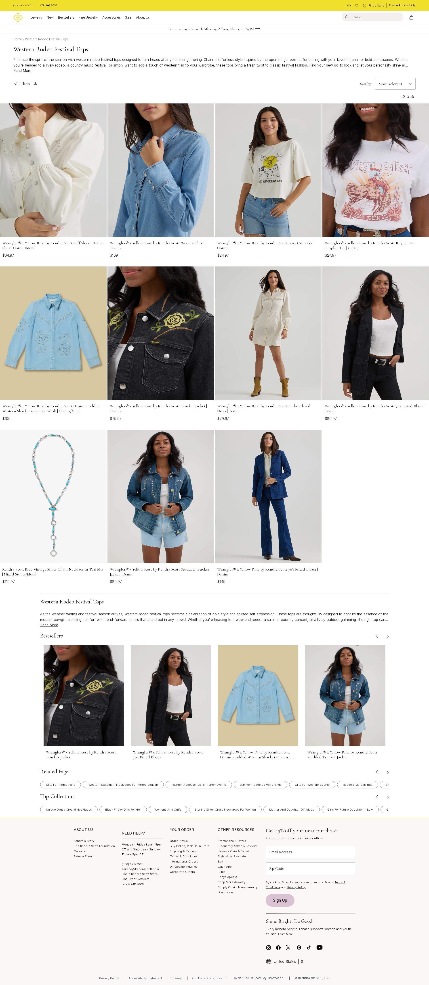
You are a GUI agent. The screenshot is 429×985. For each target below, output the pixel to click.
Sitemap (176, 978)
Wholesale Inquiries (184, 866)
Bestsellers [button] (66, 17)
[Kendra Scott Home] (23, 5)
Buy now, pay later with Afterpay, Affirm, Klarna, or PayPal (211, 29)
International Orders (184, 861)
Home (18, 39)
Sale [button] (128, 17)
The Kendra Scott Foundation (94, 846)
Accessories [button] (111, 17)
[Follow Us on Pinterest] (299, 947)
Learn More (285, 934)
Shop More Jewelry (231, 882)
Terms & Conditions (184, 856)
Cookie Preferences (207, 978)
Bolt (220, 861)
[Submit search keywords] (347, 16)
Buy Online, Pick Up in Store (189, 846)
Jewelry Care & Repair (234, 851)
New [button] (50, 17)
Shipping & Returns (183, 851)
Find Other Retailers (135, 879)
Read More (22, 70)
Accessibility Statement (145, 978)
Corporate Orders (182, 871)
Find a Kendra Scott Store (140, 874)
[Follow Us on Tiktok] (309, 947)
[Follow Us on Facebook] (278, 947)
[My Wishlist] (356, 6)
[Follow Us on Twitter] (289, 947)
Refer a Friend (84, 856)
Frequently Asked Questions (238, 846)
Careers (79, 851)
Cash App (225, 866)
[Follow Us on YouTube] (319, 947)
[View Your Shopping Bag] (411, 17)
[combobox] (372, 17)
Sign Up (280, 900)
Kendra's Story (84, 841)
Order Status (179, 841)
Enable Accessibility (402, 5)
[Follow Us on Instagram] (268, 947)
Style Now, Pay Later (232, 856)
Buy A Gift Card (133, 884)
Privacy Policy (296, 887)
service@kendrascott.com (140, 869)
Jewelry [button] (36, 17)
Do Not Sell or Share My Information (258, 978)
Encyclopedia (227, 877)
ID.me (221, 871)
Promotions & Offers (232, 841)
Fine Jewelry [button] (88, 17)
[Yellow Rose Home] (48, 5)
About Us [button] (143, 17)
